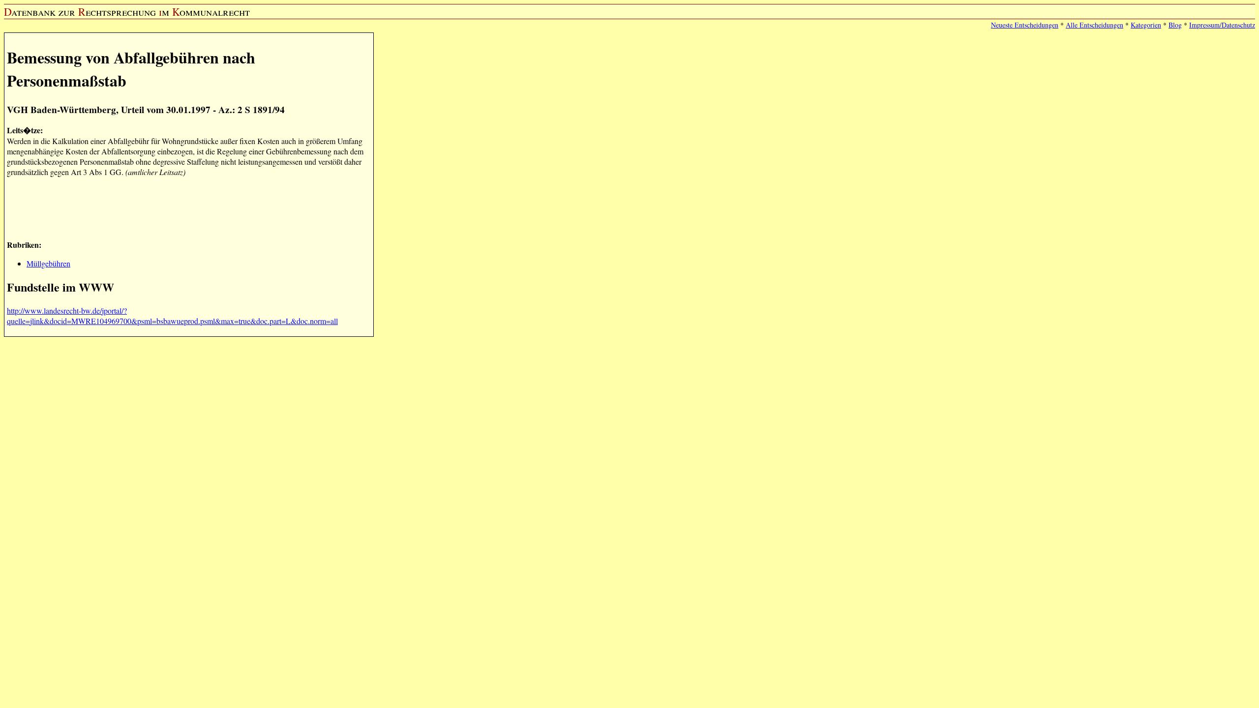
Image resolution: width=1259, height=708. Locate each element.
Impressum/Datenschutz (1222, 25)
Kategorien (1146, 25)
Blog (1175, 25)
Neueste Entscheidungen (1024, 25)
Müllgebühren (48, 263)
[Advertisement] (186, 207)
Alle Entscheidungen (1094, 25)
